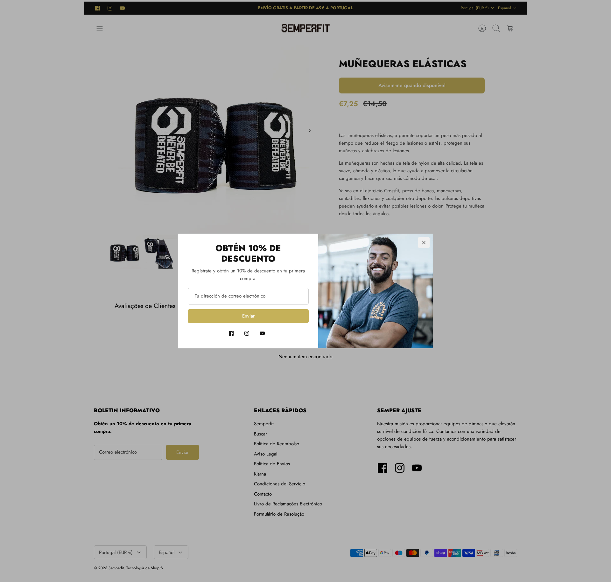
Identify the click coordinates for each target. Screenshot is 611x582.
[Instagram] (247, 333)
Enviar (248, 315)
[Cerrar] (424, 242)
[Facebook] (231, 333)
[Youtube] (262, 333)
